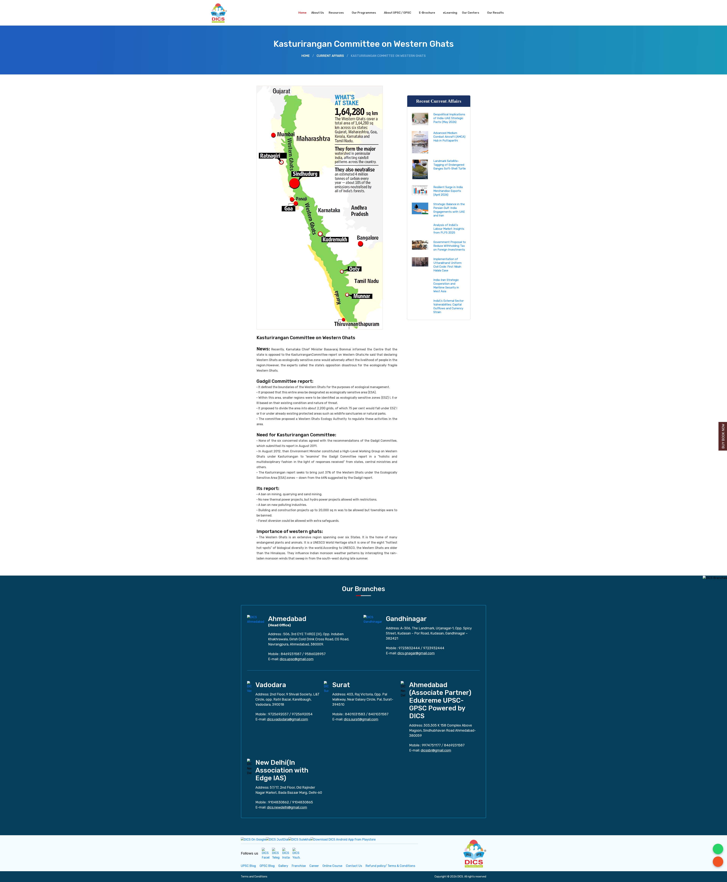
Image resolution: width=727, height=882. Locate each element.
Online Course (332, 866)
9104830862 (278, 802)
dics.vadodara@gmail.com (287, 719)
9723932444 (433, 648)
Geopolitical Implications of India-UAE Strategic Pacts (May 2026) (449, 118)
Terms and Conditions (254, 876)
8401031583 (355, 714)
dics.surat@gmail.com (361, 719)
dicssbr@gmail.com (436, 750)
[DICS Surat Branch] (326, 687)
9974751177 (431, 745)
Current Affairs (330, 56)
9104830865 (302, 802)
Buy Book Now (723, 436)
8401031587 (378, 714)
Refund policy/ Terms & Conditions (390, 866)
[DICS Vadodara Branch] (249, 687)
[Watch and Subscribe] (296, 853)
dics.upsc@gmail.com (297, 659)
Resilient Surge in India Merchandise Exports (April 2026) (448, 190)
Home (302, 12)
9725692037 (278, 714)
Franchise (299, 866)
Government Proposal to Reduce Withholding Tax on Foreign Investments (449, 245)
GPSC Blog (267, 866)
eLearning (450, 12)
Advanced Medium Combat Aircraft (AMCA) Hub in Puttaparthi (449, 136)
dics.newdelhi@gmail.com (287, 807)
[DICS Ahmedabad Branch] (255, 619)
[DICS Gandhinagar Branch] (373, 619)
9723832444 (409, 648)
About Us (317, 12)
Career (314, 866)
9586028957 (315, 654)
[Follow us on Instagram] (286, 853)
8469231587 (291, 654)
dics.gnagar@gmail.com (416, 653)
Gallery (283, 866)
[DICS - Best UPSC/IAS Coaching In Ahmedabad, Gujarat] (474, 853)
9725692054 (302, 714)
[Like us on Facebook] (265, 853)
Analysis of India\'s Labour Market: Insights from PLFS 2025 (448, 228)
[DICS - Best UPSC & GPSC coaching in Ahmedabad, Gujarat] (222, 13)
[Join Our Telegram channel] (276, 853)
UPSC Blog (248, 866)
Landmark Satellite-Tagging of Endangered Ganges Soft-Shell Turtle (449, 164)
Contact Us (354, 866)
